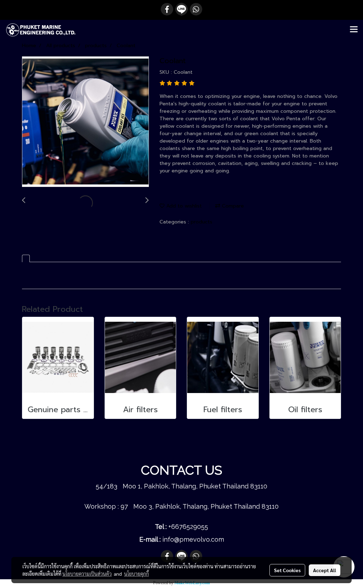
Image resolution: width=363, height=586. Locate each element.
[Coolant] (85, 122)
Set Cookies (287, 570)
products (201, 222)
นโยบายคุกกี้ (136, 573)
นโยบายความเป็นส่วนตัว (87, 573)
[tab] (26, 258)
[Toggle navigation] (354, 30)
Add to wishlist (183, 206)
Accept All (324, 570)
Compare (232, 206)
